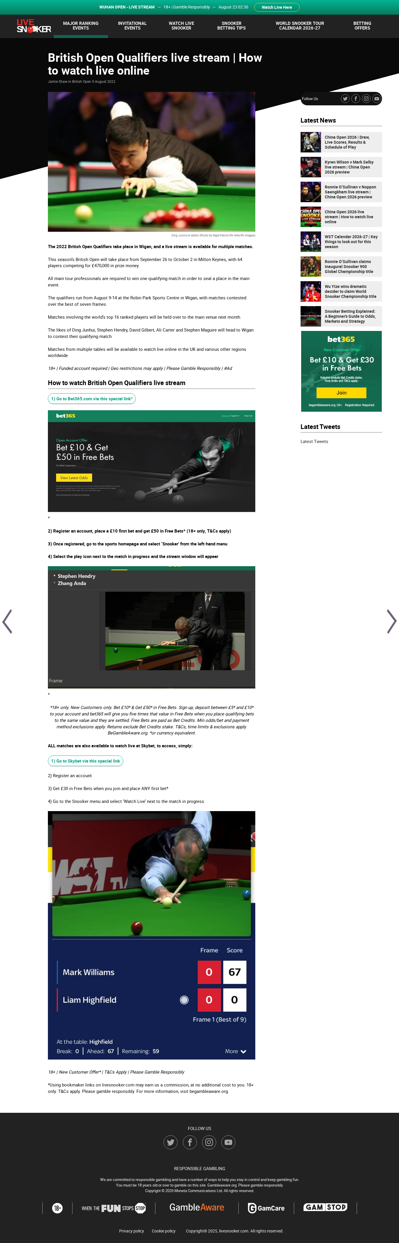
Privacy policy (131, 1231)
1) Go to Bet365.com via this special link (91, 398)
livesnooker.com (233, 1231)
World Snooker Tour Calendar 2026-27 (300, 25)
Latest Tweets (314, 441)
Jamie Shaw (57, 81)
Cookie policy (164, 1231)
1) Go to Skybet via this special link (85, 761)
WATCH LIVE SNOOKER (181, 25)
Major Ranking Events (80, 25)
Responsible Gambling (199, 1168)
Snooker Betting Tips (231, 25)
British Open (81, 81)
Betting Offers (362, 25)
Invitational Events (132, 25)
